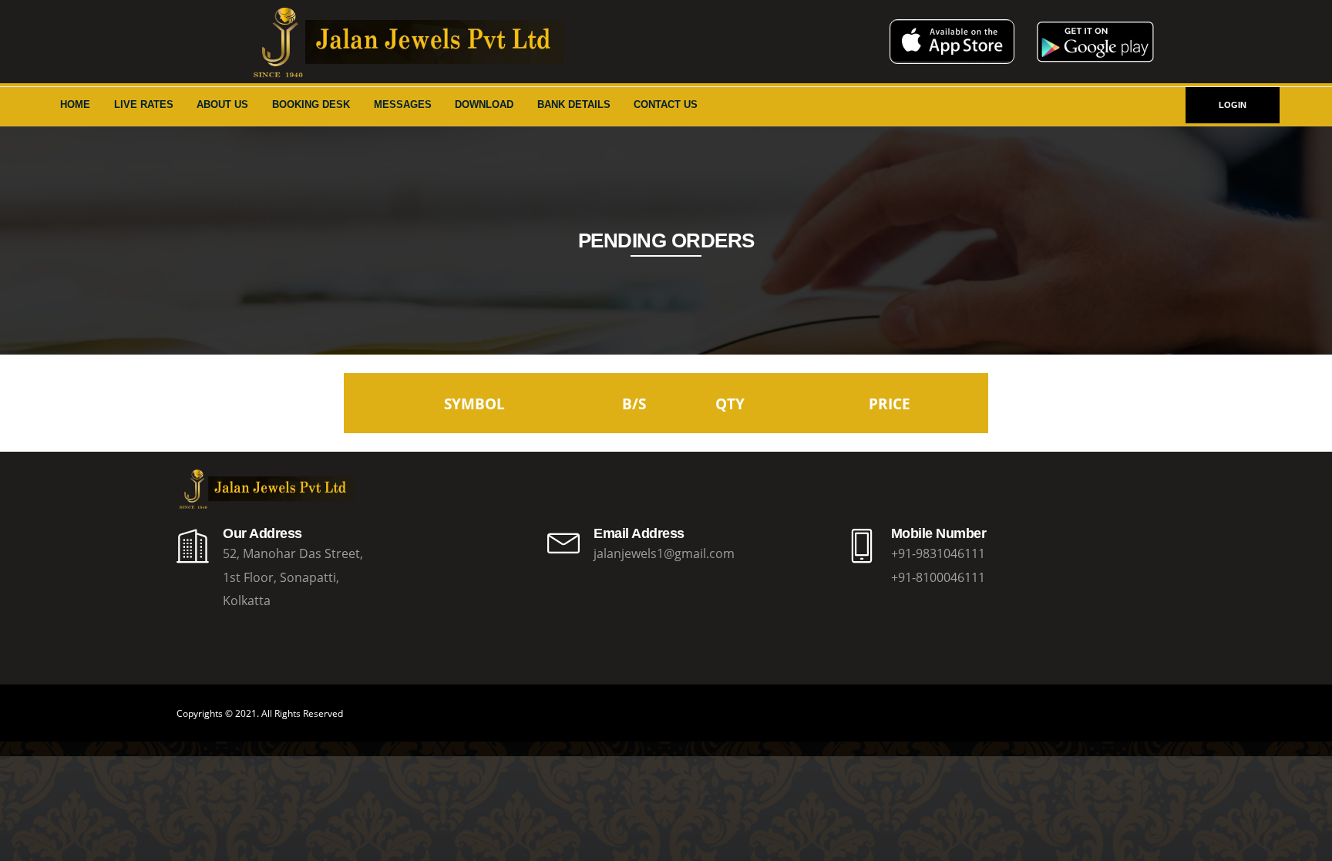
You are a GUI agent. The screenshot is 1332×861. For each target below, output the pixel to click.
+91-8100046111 (938, 577)
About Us (222, 104)
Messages (403, 104)
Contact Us (666, 104)
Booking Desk (311, 104)
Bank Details (573, 104)
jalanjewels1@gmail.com (664, 553)
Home (75, 104)
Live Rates (143, 104)
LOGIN (1232, 104)
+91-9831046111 (938, 553)
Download (484, 104)
